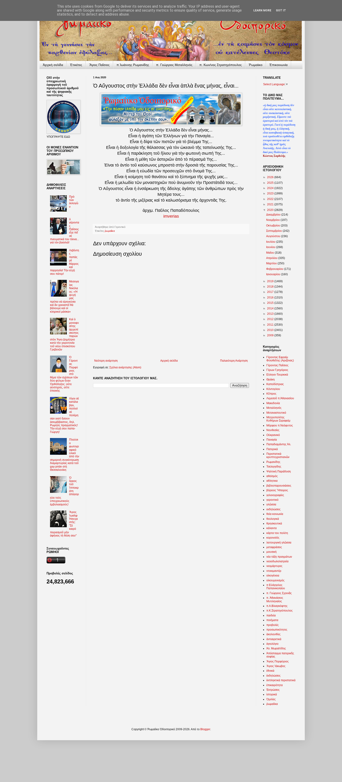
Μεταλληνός (274, 407)
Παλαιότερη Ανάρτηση (234, 360)
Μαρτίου (272, 263)
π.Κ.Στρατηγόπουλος (279, 610)
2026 (270, 177)
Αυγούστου (273, 236)
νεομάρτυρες (274, 566)
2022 (270, 199)
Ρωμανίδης (273, 462)
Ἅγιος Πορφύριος (277, 661)
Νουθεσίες (272, 430)
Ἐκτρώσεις (273, 689)
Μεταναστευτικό (276, 412)
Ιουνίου (271, 247)
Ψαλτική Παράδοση (278, 471)
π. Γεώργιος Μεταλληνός (174, 65)
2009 (270, 335)
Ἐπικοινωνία (278, 65)
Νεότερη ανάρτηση (106, 360)
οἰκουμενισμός (275, 580)
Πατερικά (272, 449)
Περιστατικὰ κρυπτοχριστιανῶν (277, 455)
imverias (171, 216)
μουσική (271, 551)
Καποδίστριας (275, 384)
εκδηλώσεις (273, 509)
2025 (270, 182)
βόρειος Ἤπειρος (277, 490)
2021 (270, 204)
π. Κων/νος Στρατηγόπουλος (220, 65)
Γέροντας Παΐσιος (277, 365)
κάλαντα (271, 528)
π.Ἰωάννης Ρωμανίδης (133, 65)
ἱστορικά (271, 694)
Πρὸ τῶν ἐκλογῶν (73, 201)
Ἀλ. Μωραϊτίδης (276, 648)
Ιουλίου (271, 241)
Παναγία (271, 439)
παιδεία (271, 615)
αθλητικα (272, 480)
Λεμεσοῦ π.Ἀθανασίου (280, 398)
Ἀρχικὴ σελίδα (53, 65)
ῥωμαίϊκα (110, 230)
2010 (270, 330)
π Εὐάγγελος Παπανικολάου (275, 586)
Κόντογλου (273, 389)
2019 (270, 281)
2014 (270, 308)
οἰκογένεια (272, 575)
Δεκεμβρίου (273, 214)
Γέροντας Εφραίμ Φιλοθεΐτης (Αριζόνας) (280, 359)
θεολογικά (272, 518)
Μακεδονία (273, 403)
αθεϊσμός (272, 476)
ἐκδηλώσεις (273, 675)
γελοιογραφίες (275, 495)
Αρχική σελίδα (169, 360)
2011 (270, 324)
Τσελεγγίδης (273, 466)
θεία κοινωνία (274, 514)
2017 (270, 292)
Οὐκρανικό (273, 435)
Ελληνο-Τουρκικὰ (277, 374)
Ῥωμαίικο (255, 65)
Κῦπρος (271, 393)
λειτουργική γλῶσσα (278, 542)
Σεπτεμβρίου (274, 230)
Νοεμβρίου (273, 220)
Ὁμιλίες (271, 699)
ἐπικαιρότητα (274, 685)
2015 (270, 302)
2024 (270, 188)
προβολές (272, 625)
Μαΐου (270, 252)
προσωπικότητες (276, 629)
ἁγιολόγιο (272, 643)
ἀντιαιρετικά (273, 639)
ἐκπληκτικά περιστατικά (280, 680)
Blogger (205, 729)
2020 (270, 210)
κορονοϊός (272, 537)
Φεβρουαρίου (275, 269)
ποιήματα (272, 620)
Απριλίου (272, 258)
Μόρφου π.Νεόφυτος (279, 425)
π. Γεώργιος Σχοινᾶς (279, 593)
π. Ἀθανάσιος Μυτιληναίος (274, 599)
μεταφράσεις (274, 547)
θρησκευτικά (274, 523)
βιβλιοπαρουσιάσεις (278, 485)
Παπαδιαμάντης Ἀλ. (278, 444)
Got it (281, 10)
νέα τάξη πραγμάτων (279, 556)
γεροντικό (272, 499)
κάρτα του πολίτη (277, 533)
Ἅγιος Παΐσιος (99, 65)
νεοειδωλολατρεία (277, 561)
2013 (270, 313)
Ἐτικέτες (76, 65)
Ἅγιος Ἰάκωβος (275, 666)
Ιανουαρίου (273, 274)
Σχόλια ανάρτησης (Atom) (125, 367)
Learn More (262, 10)
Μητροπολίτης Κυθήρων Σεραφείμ (278, 419)
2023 (270, 193)
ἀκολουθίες (273, 634)
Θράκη (270, 379)
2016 (270, 297)
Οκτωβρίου (273, 225)
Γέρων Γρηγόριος (277, 370)
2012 (270, 319)
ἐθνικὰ (270, 670)
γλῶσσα (271, 504)
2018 (270, 286)
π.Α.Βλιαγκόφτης (277, 606)
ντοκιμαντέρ (273, 571)
